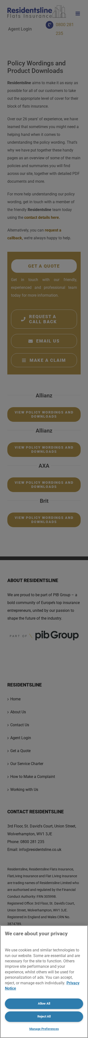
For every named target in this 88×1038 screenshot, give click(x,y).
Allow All (44, 1003)
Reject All (44, 1016)
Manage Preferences (44, 1029)
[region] (44, 981)
